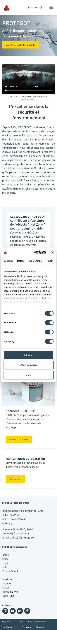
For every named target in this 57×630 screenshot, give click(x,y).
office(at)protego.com (23, 537)
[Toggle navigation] (51, 7)
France (6, 563)
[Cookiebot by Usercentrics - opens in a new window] (34, 252)
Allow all (28, 355)
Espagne (7, 583)
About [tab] (50, 261)
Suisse (5, 587)
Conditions (18, 622)
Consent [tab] (8, 261)
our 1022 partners (22, 276)
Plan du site (26, 627)
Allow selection (28, 365)
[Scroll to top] (53, 626)
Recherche (40, 627)
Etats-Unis (8, 595)
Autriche (7, 579)
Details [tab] (21, 261)
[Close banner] (52, 252)
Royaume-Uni (10, 591)
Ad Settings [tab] (35, 261)
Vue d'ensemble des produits (20, 44)
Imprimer (6, 622)
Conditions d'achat (9, 627)
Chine (5, 559)
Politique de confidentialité (38, 622)
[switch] (49, 322)
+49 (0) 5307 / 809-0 (22, 529)
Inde (4, 567)
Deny (28, 375)
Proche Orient (10, 571)
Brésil (5, 555)
